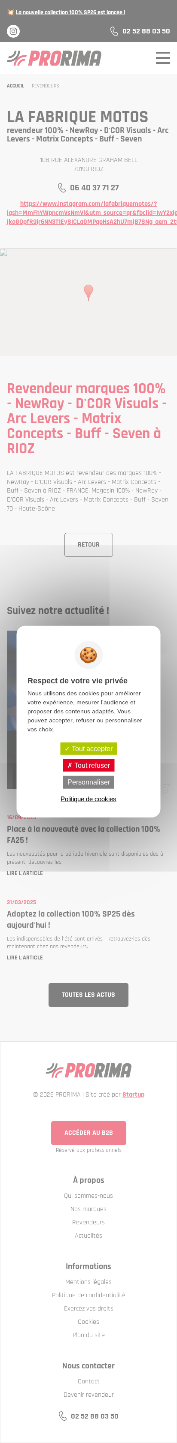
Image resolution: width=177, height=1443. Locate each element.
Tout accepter (91, 748)
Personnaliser (88, 782)
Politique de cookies (88, 798)
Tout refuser (91, 765)
